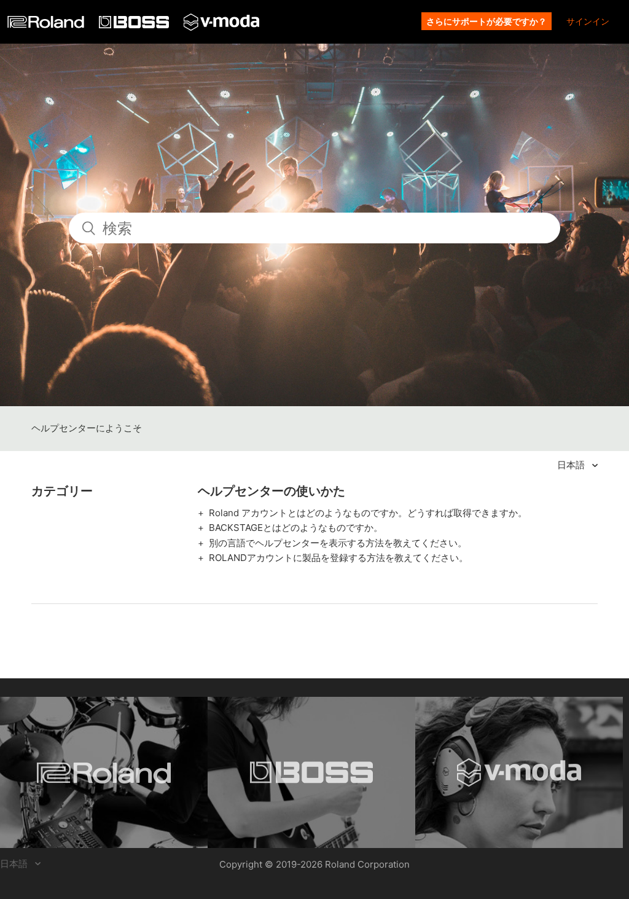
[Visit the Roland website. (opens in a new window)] (104, 772)
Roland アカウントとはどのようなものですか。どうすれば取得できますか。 (368, 513)
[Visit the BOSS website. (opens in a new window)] (311, 772)
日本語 (572, 465)
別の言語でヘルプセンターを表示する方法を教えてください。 (338, 543)
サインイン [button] (587, 21)
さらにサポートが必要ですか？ (486, 21)
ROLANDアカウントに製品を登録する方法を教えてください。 (338, 557)
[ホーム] (47, 25)
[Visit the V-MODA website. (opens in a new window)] (519, 772)
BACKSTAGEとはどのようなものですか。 (296, 527)
